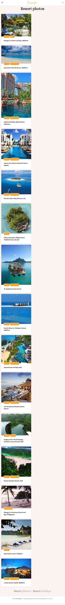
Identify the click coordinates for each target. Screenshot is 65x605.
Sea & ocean (14, 63)
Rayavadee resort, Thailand (13, 554)
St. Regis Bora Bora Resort (12, 289)
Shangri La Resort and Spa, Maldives (16, 40)
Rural (12, 36)
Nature (7, 63)
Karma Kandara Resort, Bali (13, 481)
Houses (7, 36)
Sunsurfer (19, 598)
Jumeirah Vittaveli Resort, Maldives (16, 68)
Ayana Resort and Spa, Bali (13, 367)
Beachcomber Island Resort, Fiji (14, 198)
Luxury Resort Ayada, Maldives (14, 583)
